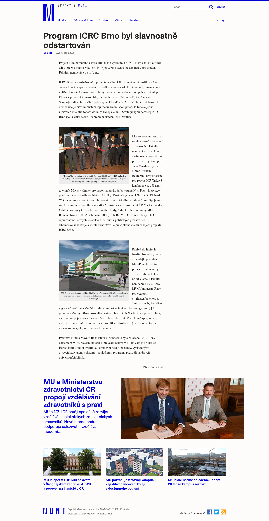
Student (104, 20)
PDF (92, 513)
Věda (83, 20)
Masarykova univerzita (88, 509)
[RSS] (223, 511)
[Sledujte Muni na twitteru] (216, 511)
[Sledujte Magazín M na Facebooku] (209, 511)
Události (63, 20)
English (221, 6)
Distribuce (84, 513)
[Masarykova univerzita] (54, 512)
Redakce (72, 513)
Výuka (119, 20)
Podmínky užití (104, 513)
